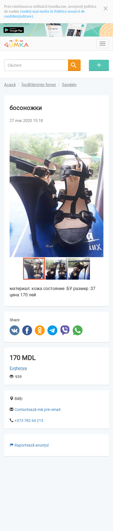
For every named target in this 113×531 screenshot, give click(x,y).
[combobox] (36, 65)
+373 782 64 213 (29, 420)
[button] (98, 137)
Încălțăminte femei (39, 84)
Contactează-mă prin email (37, 409)
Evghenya (18, 368)
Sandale (69, 84)
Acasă (10, 84)
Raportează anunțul (32, 445)
